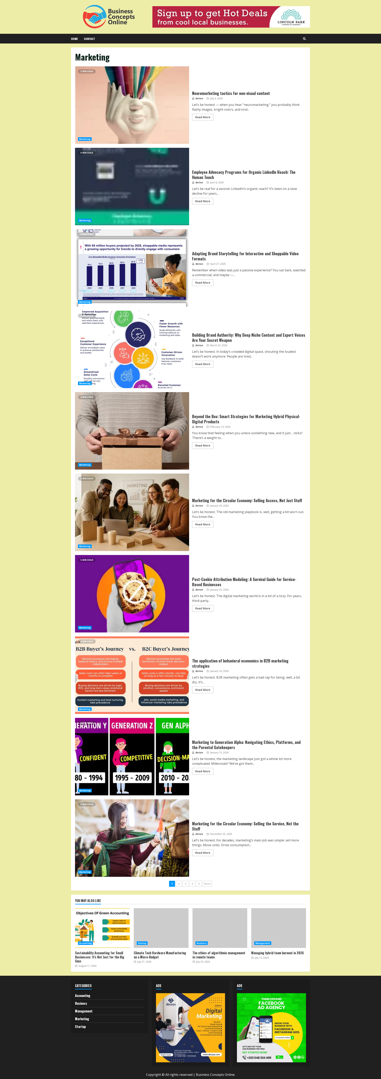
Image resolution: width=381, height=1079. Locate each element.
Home (74, 39)
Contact (89, 39)
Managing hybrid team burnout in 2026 (278, 928)
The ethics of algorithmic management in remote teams (219, 928)
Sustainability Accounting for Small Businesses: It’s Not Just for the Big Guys (102, 928)
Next (207, 884)
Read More (202, 117)
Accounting (85, 943)
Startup (142, 943)
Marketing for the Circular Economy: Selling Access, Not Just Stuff (132, 512)
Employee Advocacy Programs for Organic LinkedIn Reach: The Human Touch (132, 186)
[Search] (304, 39)
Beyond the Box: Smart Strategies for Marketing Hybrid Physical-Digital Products (132, 431)
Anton (199, 98)
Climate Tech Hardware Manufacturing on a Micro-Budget (161, 928)
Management (262, 943)
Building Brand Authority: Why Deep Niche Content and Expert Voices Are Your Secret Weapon (132, 349)
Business (202, 943)
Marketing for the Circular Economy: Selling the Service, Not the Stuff (132, 838)
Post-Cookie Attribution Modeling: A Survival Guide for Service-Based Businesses (132, 593)
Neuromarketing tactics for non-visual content (132, 105)
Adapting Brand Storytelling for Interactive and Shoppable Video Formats (132, 268)
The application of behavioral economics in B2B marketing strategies (132, 675)
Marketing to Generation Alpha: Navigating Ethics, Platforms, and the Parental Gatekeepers (132, 756)
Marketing (84, 139)
